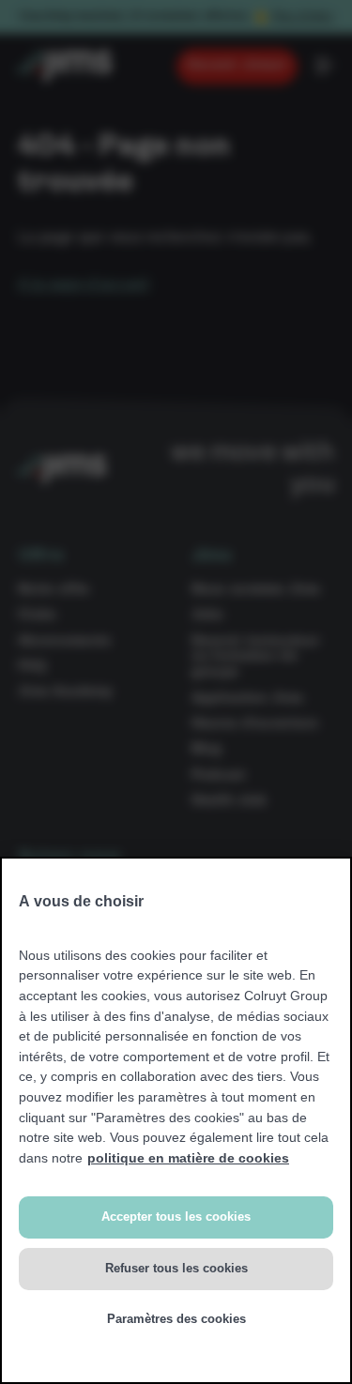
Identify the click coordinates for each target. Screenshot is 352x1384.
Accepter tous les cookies (176, 1216)
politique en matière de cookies (188, 1157)
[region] (176, 1120)
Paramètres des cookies (176, 1319)
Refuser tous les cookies (176, 1268)
